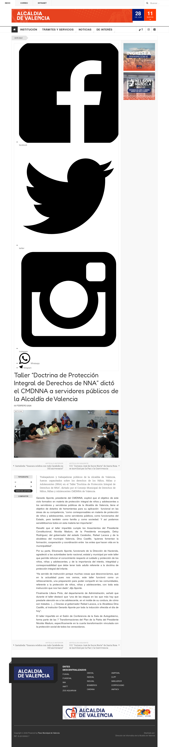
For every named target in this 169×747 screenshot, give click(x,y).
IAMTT (65, 686)
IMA (64, 682)
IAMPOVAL (115, 673)
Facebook (154, 29)
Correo (24, 3)
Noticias (85, 29)
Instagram (149, 29)
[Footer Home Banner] (109, 712)
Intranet (42, 3)
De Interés (104, 29)
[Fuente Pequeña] (15, 482)
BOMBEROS (92, 685)
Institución (28, 29)
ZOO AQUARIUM (69, 690)
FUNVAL (66, 674)
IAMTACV (115, 689)
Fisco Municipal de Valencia (49, 733)
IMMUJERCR (116, 681)
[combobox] (156, 3)
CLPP (113, 677)
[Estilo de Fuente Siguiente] (31, 486)
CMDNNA (91, 689)
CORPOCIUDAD (117, 685)
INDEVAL (90, 677)
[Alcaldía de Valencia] (72, 16)
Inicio (7, 3)
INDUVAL (90, 681)
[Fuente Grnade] (31, 482)
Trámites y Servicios (58, 29)
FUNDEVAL (67, 678)
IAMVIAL (90, 673)
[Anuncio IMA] (139, 57)
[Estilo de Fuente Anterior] (15, 486)
